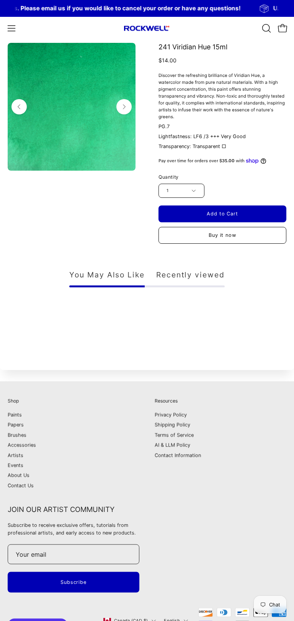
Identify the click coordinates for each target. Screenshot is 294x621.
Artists (15, 455)
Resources (166, 401)
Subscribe (73, 582)
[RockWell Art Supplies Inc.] (147, 28)
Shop (13, 401)
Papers (16, 425)
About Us (18, 475)
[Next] (124, 106)
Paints (15, 415)
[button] (265, 28)
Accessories (22, 445)
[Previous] (19, 106)
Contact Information (178, 455)
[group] (147, 8)
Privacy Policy (171, 415)
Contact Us (21, 486)
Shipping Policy (172, 425)
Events (15, 465)
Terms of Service (174, 435)
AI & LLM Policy (172, 445)
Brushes (17, 435)
